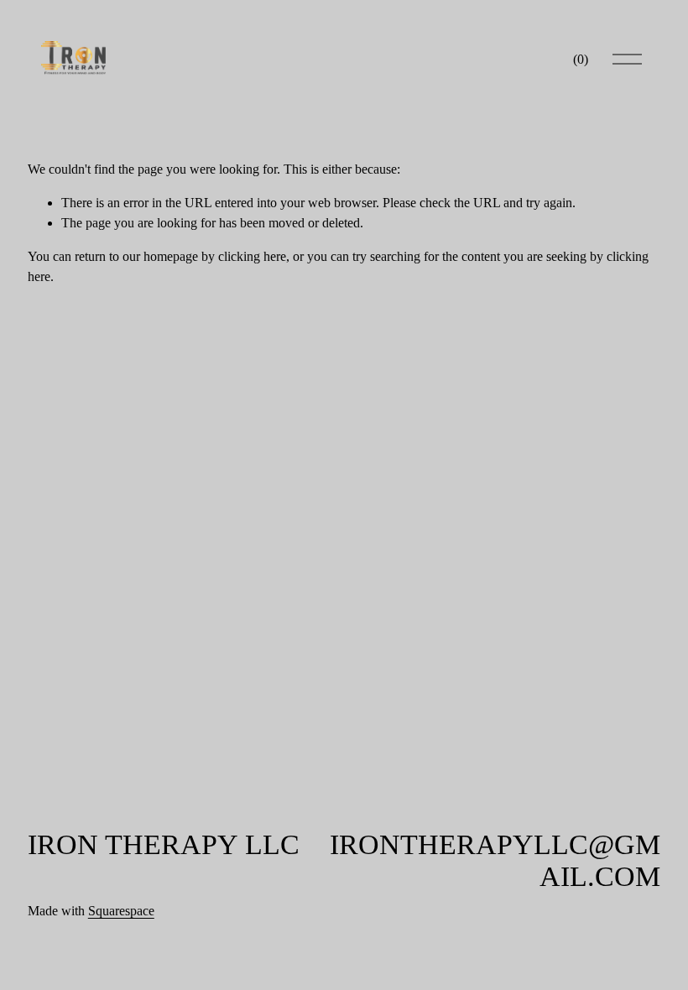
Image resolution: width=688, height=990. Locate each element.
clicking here (252, 256)
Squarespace (121, 911)
